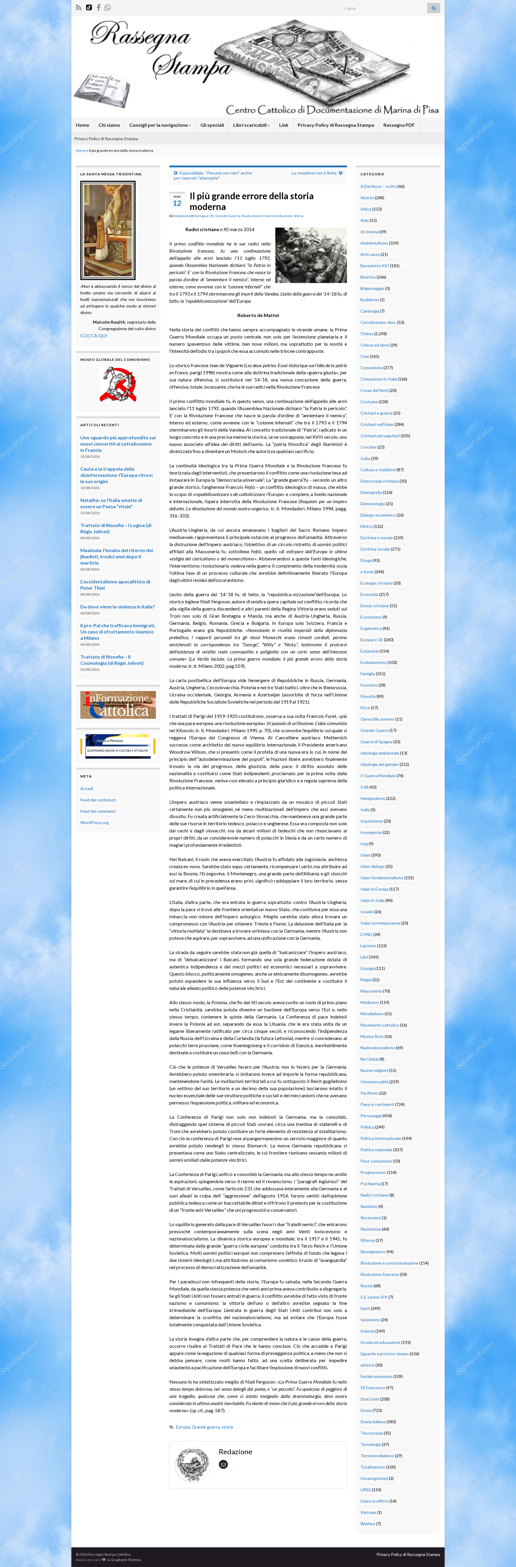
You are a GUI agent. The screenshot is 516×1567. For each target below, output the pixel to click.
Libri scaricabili (250, 125)
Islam (365, 854)
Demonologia (372, 503)
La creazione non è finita (314, 172)
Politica (367, 1126)
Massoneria (371, 990)
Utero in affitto (374, 1500)
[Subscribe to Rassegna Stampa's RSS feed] (79, 6)
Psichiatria (370, 1183)
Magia (365, 979)
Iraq (364, 843)
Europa (183, 1427)
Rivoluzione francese (379, 1274)
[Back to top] (502, 1553)
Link (283, 125)
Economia (369, 594)
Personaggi (371, 1115)
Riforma (367, 1240)
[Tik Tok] (89, 6)
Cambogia (369, 310)
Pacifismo (369, 1092)
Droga (366, 560)
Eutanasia (369, 650)
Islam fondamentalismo (381, 877)
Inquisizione (371, 820)
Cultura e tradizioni (378, 469)
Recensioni (370, 1217)
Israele (366, 911)
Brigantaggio (372, 288)
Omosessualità (374, 1081)
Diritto (366, 526)
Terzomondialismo (377, 1455)
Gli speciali (212, 125)
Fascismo (368, 684)
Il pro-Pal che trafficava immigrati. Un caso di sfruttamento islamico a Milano (118, 631)
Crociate (368, 446)
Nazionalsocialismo (377, 1047)
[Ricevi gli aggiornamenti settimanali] (108, 6)
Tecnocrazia (371, 1432)
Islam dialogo (372, 866)
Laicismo (368, 945)
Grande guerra (206, 1427)
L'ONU (366, 934)
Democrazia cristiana (379, 480)
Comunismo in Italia (378, 378)
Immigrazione (372, 798)
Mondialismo (372, 1013)
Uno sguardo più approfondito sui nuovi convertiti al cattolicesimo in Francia (118, 444)
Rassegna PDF (399, 125)
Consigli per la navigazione (159, 125)
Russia (366, 1285)
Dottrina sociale (375, 548)
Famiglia (367, 673)
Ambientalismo (374, 242)
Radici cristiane (374, 1194)
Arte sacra (370, 254)
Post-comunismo (376, 1160)
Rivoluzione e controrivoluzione (266, 216)
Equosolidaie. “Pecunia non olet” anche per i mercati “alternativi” (213, 175)
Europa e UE (204, 216)
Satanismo (370, 1319)
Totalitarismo (372, 1466)
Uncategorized (374, 1478)
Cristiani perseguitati (380, 435)
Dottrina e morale (376, 537)
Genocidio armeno (377, 718)
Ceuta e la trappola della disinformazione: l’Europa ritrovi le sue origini (116, 475)
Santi (365, 1308)
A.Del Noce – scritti (378, 186)
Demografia (371, 492)
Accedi (86, 788)
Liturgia (367, 968)
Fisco (365, 707)
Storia (298, 216)
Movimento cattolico (379, 1024)
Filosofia (368, 696)
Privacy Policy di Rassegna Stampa (336, 125)
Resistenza (370, 1228)
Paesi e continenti (377, 1104)
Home (82, 125)
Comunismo (371, 367)
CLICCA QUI (93, 335)
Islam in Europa (374, 888)
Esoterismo (371, 616)
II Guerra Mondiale (377, 775)
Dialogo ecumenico (378, 514)
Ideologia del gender (379, 764)
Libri (364, 956)
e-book (367, 571)
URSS (365, 1489)
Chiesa (366, 333)
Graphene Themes (126, 1559)
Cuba (365, 458)
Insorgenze (371, 832)
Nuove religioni (374, 1070)
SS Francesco (372, 1387)
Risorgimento (373, 1251)
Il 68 (364, 786)
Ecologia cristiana (376, 582)
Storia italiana (373, 1421)
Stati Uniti (369, 1398)
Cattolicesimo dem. (378, 322)
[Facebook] (98, 6)
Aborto (367, 197)
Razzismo (368, 1206)
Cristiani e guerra (376, 412)
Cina (364, 356)
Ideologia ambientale (379, 752)
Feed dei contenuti (98, 799)
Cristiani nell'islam (377, 424)
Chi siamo (109, 125)
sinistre (367, 1364)
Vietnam (368, 1512)
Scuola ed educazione (380, 1342)
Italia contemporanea (380, 922)
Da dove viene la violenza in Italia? (117, 606)
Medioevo (369, 1002)
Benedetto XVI (374, 265)
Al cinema (369, 231)
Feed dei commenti (98, 811)
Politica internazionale (380, 1138)
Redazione (181, 216)
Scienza (367, 1330)
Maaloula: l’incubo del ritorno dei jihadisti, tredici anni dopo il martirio (116, 556)
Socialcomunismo (376, 1376)
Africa (365, 208)
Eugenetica (371, 628)
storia (227, 1427)
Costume (369, 401)
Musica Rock (372, 1036)
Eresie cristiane (374, 605)
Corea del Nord (374, 390)
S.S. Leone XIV (374, 1296)
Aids (364, 220)
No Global (369, 1058)
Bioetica (368, 276)
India (365, 809)
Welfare (367, 1523)
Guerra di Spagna (376, 741)
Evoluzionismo (373, 662)
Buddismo (369, 299)
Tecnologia (370, 1444)
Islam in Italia (372, 900)
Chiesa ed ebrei (374, 344)
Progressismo (373, 1172)
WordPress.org (94, 822)
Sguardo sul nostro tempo (384, 1353)
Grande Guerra (227, 216)
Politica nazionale (376, 1149)
